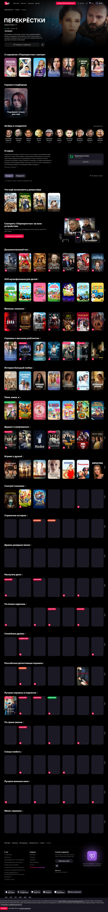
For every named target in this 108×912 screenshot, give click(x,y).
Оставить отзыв (9, 879)
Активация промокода (37, 867)
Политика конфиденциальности (14, 870)
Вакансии (7, 857)
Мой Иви (32, 854)
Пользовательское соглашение (14, 867)
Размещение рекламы (11, 865)
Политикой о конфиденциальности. (11, 904)
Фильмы (32, 857)
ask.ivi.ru (58, 870)
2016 (7, 28)
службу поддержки (25, 908)
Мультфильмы (34, 862)
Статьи (32, 865)
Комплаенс (7, 877)
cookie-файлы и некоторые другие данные (70, 901)
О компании (8, 854)
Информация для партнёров (13, 862)
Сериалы (32, 859)
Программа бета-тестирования (14, 859)
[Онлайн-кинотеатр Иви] (7, 3)
